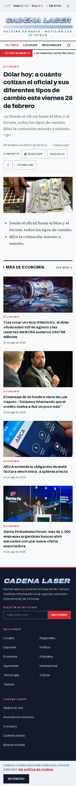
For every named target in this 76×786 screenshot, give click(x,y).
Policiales (46, 656)
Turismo (8, 684)
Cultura (45, 675)
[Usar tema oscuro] (68, 6)
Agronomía (10, 666)
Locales (30, 45)
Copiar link (25, 165)
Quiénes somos (14, 735)
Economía (11, 66)
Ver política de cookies (35, 769)
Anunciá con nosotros (18, 717)
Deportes (9, 647)
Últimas (12, 45)
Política (45, 647)
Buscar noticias (14, 745)
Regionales (51, 45)
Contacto (10, 726)
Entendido (16, 778)
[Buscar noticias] (69, 45)
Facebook (57, 154)
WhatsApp (35, 154)
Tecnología (11, 675)
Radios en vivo (13, 708)
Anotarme (59, 615)
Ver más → (64, 267)
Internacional (48, 666)
